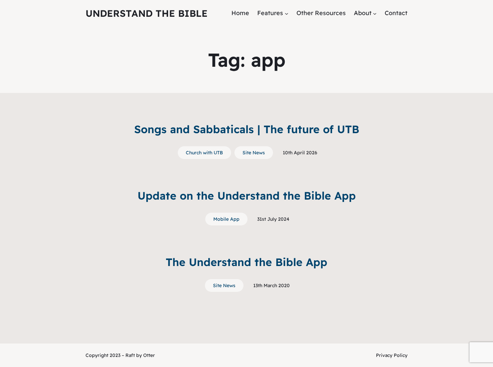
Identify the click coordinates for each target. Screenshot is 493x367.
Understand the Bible (147, 13)
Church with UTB (204, 153)
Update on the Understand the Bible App (247, 195)
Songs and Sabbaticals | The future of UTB (246, 129)
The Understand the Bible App (246, 262)
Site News (253, 153)
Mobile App (226, 219)
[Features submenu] (286, 13)
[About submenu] (375, 13)
